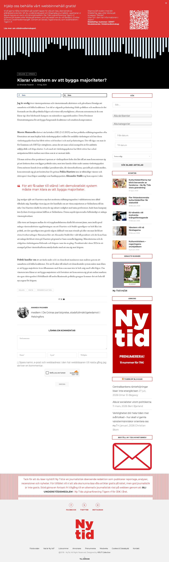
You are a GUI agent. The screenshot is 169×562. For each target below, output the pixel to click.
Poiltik (30, 290)
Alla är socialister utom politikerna (132, 402)
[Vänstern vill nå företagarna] (119, 231)
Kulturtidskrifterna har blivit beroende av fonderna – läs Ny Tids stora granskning (140, 184)
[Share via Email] (64, 299)
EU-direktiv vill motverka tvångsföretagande (139, 215)
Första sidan (34, 548)
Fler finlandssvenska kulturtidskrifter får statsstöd (139, 200)
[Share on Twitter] (61, 299)
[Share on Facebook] (59, 299)
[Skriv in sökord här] (132, 104)
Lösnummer (64, 548)
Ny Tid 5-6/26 (120, 290)
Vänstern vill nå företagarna (136, 228)
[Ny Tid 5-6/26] (132, 275)
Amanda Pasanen (27, 85)
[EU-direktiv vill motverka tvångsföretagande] (119, 216)
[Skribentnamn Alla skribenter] (132, 115)
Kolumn (21, 290)
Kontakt (136, 548)
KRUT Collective (103, 552)
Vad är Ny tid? (48, 548)
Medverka (104, 548)
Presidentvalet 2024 (44, 290)
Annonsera (77, 548)
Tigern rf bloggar (133, 379)
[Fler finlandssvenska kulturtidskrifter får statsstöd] (119, 201)
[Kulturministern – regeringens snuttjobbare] (119, 244)
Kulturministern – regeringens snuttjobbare (137, 244)
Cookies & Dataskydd (120, 548)
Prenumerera (90, 548)
